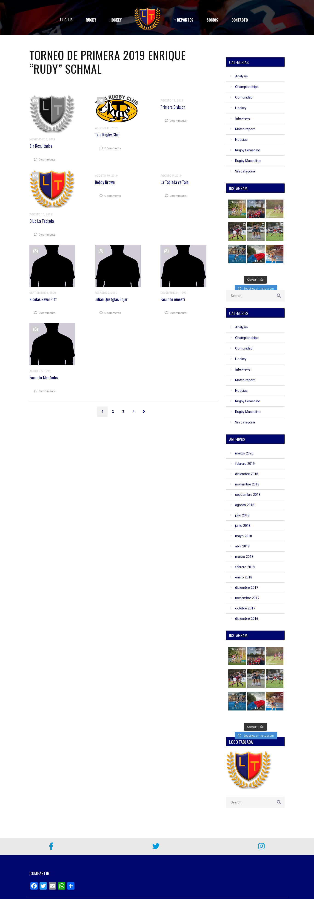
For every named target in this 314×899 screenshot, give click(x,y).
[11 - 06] (256, 254)
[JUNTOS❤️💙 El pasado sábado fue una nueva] (275, 231)
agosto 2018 (244, 505)
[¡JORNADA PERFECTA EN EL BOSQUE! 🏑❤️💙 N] (256, 231)
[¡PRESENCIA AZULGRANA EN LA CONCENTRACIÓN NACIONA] (275, 209)
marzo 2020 (244, 453)
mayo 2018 (243, 536)
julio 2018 (242, 515)
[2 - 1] (237, 254)
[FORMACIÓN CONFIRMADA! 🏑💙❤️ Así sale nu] (275, 254)
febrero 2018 (245, 567)
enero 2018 (243, 577)
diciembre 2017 (246, 588)
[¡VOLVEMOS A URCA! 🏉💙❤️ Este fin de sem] (237, 209)
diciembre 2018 (246, 474)
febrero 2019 (245, 464)
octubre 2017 (245, 608)
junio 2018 (243, 526)
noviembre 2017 (247, 598)
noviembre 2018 (247, 484)
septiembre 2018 (247, 495)
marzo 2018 (244, 557)
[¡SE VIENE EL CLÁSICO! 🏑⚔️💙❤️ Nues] (256, 209)
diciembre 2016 (246, 619)
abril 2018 (242, 546)
